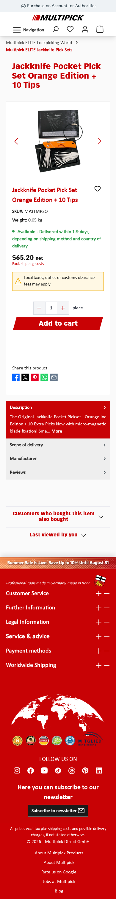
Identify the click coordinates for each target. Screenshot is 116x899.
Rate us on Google (58, 872)
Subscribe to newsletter (55, 811)
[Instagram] (17, 770)
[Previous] (16, 141)
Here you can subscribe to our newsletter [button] (58, 792)
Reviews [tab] (18, 472)
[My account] (85, 30)
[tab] (58, 419)
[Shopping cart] (100, 30)
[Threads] (71, 770)
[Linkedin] (99, 770)
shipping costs (59, 829)
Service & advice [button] (28, 636)
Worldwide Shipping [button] (31, 665)
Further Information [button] (30, 608)
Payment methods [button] (28, 651)
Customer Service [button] (27, 594)
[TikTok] (58, 770)
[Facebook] (30, 770)
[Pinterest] (85, 770)
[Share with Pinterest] (35, 377)
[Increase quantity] (63, 308)
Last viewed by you (53, 535)
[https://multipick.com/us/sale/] (58, 563)
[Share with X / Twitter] (25, 377)
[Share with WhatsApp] (44, 377)
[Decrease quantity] (40, 308)
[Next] (99, 141)
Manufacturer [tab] (23, 458)
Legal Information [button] (27, 622)
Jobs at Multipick (59, 881)
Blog (59, 891)
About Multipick (59, 862)
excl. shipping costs (28, 264)
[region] (58, 141)
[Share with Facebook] (16, 377)
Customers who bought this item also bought (54, 517)
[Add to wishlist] (97, 188)
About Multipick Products (59, 853)
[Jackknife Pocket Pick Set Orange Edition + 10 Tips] (58, 141)
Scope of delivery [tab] (26, 445)
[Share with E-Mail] (54, 377)
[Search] (55, 30)
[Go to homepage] (58, 18)
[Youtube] (44, 770)
